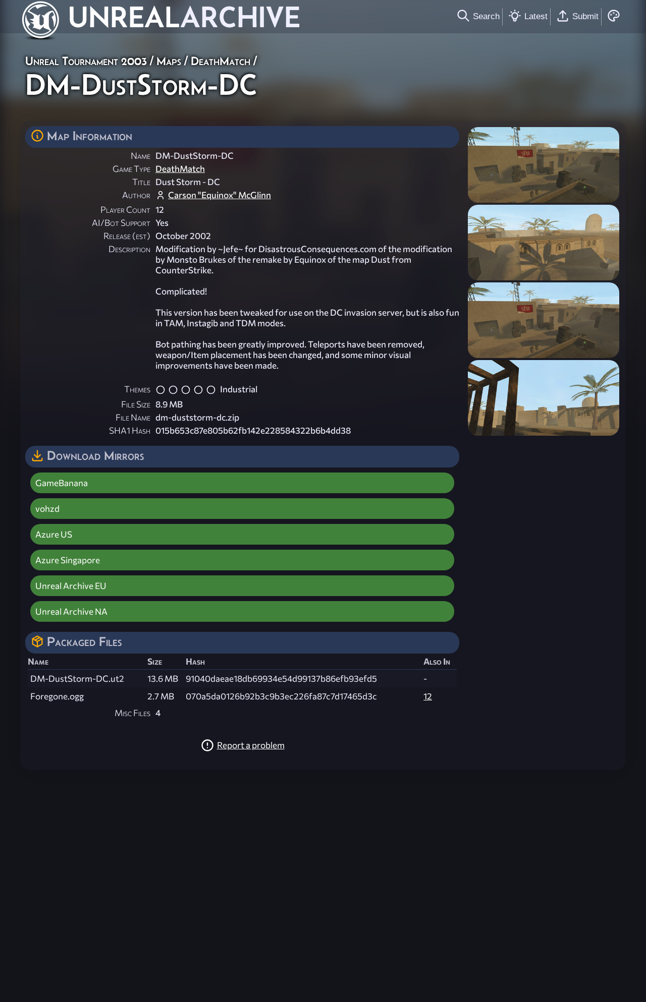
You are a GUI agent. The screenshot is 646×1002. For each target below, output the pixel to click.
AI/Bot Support (121, 222)
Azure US (53, 534)
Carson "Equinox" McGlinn (219, 195)
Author (136, 195)
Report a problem (251, 745)
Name (140, 155)
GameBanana (61, 483)
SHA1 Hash (129, 430)
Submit (585, 16)
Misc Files (132, 713)
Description (129, 249)
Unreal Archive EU (70, 585)
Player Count (125, 209)
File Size (135, 404)
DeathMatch (220, 61)
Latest (536, 16)
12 (427, 696)
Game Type (131, 168)
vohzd (47, 508)
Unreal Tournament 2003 (86, 61)
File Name (133, 417)
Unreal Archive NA (71, 611)
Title (141, 181)
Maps (168, 61)
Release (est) (126, 235)
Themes (137, 389)
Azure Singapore (67, 560)
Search (486, 16)
